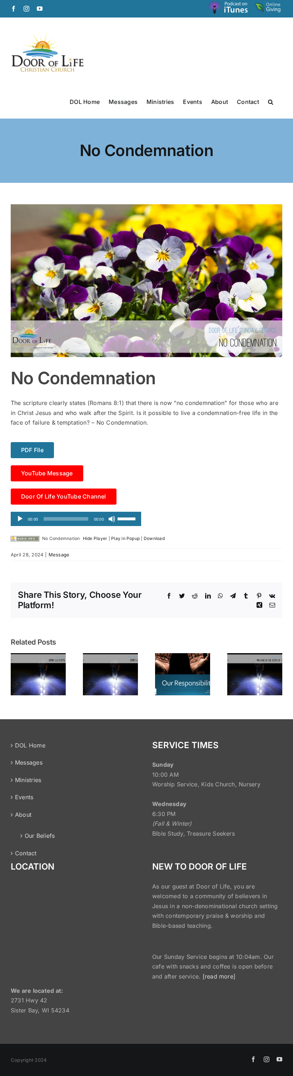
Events (24, 797)
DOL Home (30, 745)
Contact (26, 853)
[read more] (219, 976)
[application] (76, 519)
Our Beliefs (40, 835)
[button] (270, 101)
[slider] (128, 518)
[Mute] (111, 518)
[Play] (20, 518)
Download (154, 538)
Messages (29, 762)
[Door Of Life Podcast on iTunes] (228, 8)
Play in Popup (125, 538)
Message (59, 554)
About (23, 814)
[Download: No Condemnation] (25, 538)
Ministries (28, 780)
